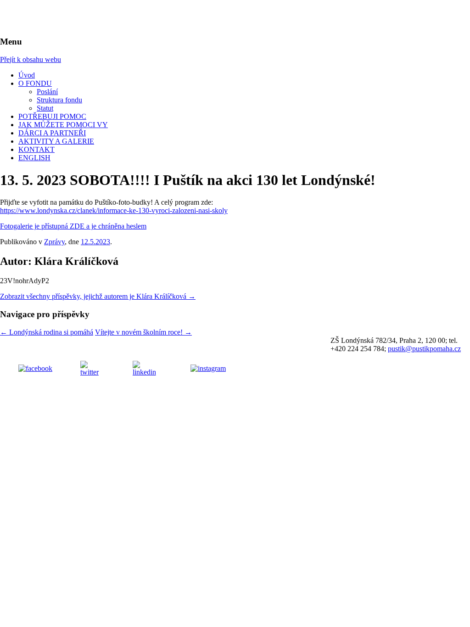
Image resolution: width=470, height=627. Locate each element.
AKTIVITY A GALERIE (56, 141)
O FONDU (35, 83)
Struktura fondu (59, 100)
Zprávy (54, 242)
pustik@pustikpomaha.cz (424, 349)
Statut (45, 108)
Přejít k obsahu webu (30, 59)
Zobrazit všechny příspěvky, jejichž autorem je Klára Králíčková (98, 296)
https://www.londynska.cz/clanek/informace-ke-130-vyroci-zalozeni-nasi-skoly (114, 210)
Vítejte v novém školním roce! (143, 332)
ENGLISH (34, 158)
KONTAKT (36, 149)
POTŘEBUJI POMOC (52, 116)
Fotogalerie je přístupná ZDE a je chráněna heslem (73, 226)
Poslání (47, 91)
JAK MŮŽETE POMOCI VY (63, 125)
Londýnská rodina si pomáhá (46, 332)
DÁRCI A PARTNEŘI (52, 133)
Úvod (26, 75)
